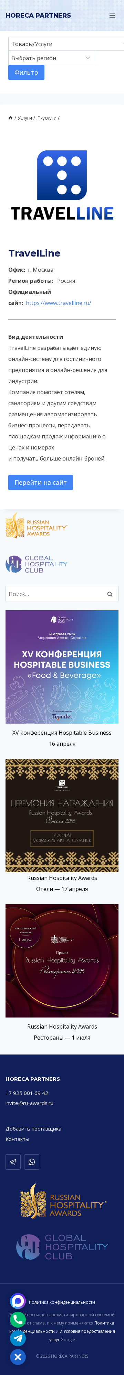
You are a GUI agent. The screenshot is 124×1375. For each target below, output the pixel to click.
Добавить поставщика (33, 1128)
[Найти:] (62, 594)
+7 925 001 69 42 (27, 1092)
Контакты (17, 1138)
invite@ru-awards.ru (29, 1102)
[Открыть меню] (112, 15)
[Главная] (10, 117)
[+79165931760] (31, 1162)
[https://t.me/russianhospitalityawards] (13, 1162)
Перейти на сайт (40, 482)
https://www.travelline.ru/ (58, 303)
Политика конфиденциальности (62, 1302)
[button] (18, 1357)
